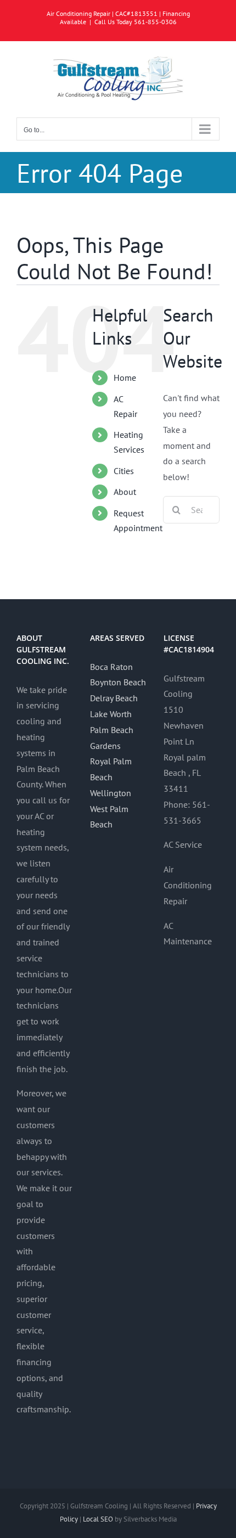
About (125, 491)
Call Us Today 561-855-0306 (135, 22)
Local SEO (98, 1519)
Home (125, 377)
